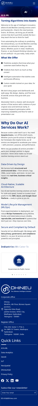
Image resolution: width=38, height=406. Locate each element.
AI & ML (4, 348)
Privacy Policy (6, 374)
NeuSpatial (5, 365)
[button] (12, 275)
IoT (2, 361)
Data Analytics (7, 352)
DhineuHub (6, 370)
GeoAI (3, 357)
